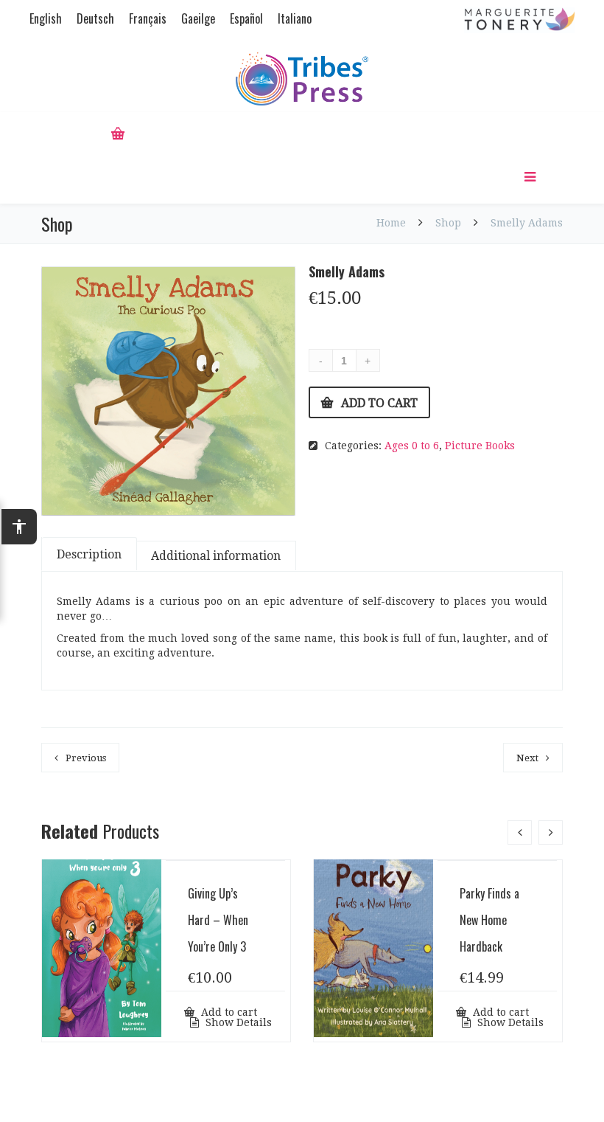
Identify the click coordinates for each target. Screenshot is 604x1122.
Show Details (237, 1022)
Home (392, 223)
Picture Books (480, 445)
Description (89, 554)
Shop (448, 223)
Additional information (216, 556)
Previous (86, 757)
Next (527, 757)
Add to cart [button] (227, 1011)
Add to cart (379, 403)
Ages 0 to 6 (411, 445)
